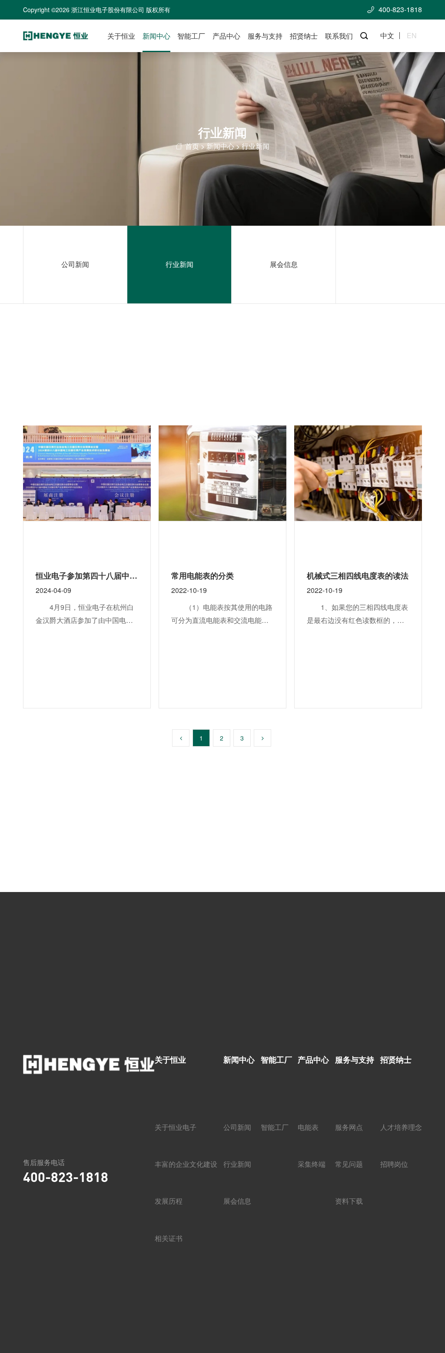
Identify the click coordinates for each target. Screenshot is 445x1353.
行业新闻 (179, 264)
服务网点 (349, 1127)
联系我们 (339, 36)
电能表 (308, 1127)
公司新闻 (75, 264)
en (412, 35)
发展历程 (169, 1201)
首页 (192, 146)
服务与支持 (265, 36)
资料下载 (349, 1201)
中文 (387, 35)
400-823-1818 (65, 1177)
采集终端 (311, 1164)
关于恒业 (121, 36)
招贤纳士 (304, 36)
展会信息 (284, 264)
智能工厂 (191, 36)
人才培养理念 (401, 1127)
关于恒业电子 (175, 1127)
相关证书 (169, 1238)
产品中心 (226, 36)
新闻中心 (156, 36)
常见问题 (349, 1164)
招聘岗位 (394, 1164)
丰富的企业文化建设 (186, 1164)
